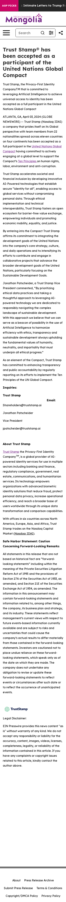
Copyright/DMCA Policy (22, 896)
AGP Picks (9, 5)
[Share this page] (60, 32)
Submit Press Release (18, 888)
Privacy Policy (50, 896)
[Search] (42, 33)
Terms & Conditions (49, 888)
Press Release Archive (39, 880)
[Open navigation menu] (6, 32)
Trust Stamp (11, 451)
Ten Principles (27, 161)
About (16, 880)
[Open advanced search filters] (51, 33)
